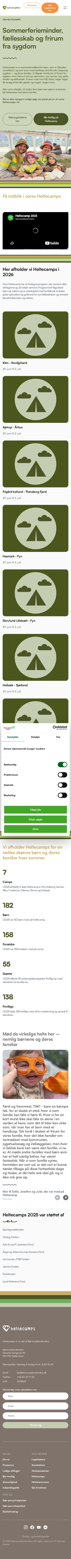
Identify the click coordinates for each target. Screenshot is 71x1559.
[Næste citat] (65, 1197)
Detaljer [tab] (35, 736)
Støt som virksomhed (14, 1506)
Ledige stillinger (11, 1470)
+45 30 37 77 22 (25, 1376)
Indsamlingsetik (11, 1487)
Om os (6, 1459)
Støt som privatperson (14, 1500)
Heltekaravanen (40, 1482)
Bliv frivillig (9, 1476)
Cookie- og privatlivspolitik (35, 1536)
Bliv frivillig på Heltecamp (51, 119)
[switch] (62, 775)
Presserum (8, 1465)
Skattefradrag (10, 1511)
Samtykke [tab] (12, 736)
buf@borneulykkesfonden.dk (31, 1372)
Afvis (35, 829)
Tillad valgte (35, 819)
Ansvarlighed (10, 1482)
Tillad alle (35, 809)
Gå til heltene (39, 1487)
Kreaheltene (38, 1465)
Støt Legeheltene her (50, 8)
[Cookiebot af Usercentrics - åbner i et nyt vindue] (52, 728)
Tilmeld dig (36, 1425)
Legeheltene (38, 1459)
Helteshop (32, 5)
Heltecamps (38, 1476)
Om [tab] (58, 736)
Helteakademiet (40, 1470)
